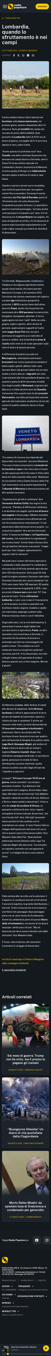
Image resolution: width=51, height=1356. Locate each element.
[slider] (8, 1354)
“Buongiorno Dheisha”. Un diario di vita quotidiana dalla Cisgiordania (25, 1132)
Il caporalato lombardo (14, 970)
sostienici (42, 6)
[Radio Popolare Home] (17, 6)
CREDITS (42, 1281)
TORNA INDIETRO (12, 18)
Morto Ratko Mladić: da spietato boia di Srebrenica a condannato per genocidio (25, 1206)
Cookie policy (27, 1281)
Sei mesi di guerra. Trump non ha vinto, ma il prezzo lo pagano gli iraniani (25, 1059)
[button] (5, 6)
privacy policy (9, 1281)
